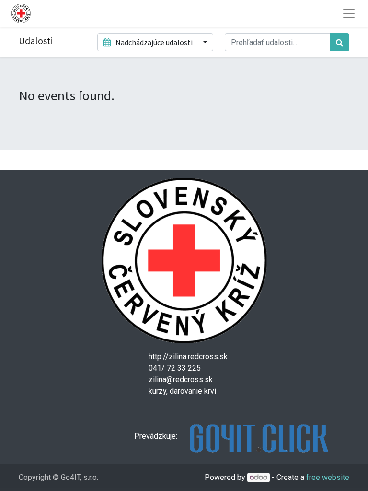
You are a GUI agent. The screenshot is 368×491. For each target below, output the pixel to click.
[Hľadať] (339, 42)
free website (327, 477)
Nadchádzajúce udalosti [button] (154, 42)
